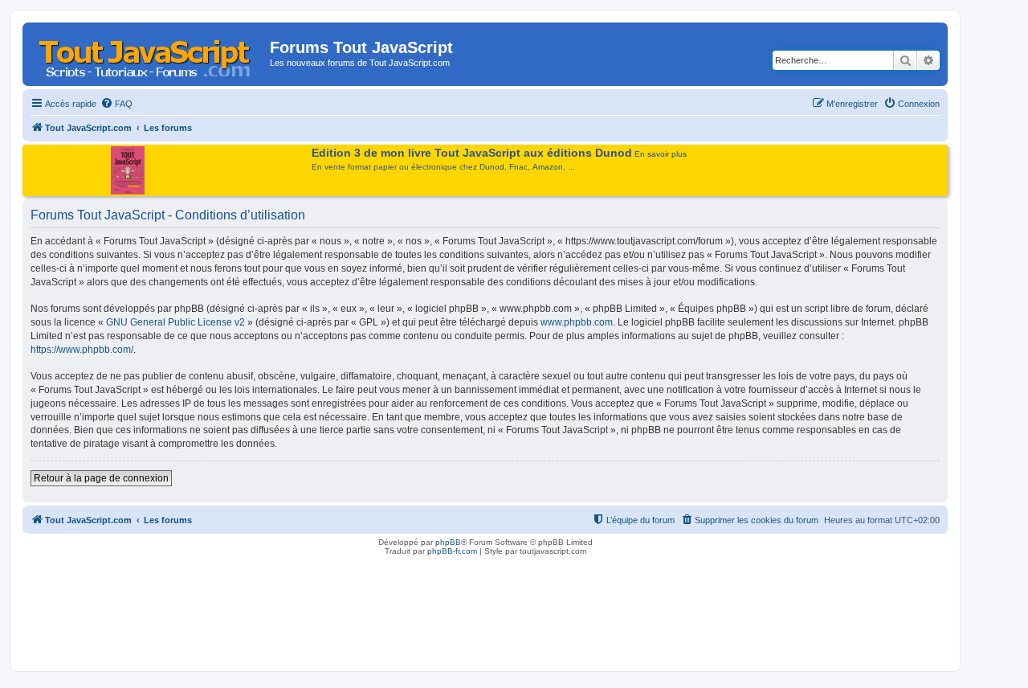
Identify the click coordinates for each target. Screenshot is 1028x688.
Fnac (518, 166)
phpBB (448, 542)
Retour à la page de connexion (101, 478)
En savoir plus (660, 153)
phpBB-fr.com (452, 551)
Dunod (491, 166)
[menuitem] (116, 103)
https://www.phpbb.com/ (82, 349)
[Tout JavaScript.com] (148, 52)
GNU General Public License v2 (175, 322)
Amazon (547, 166)
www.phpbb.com (577, 322)
